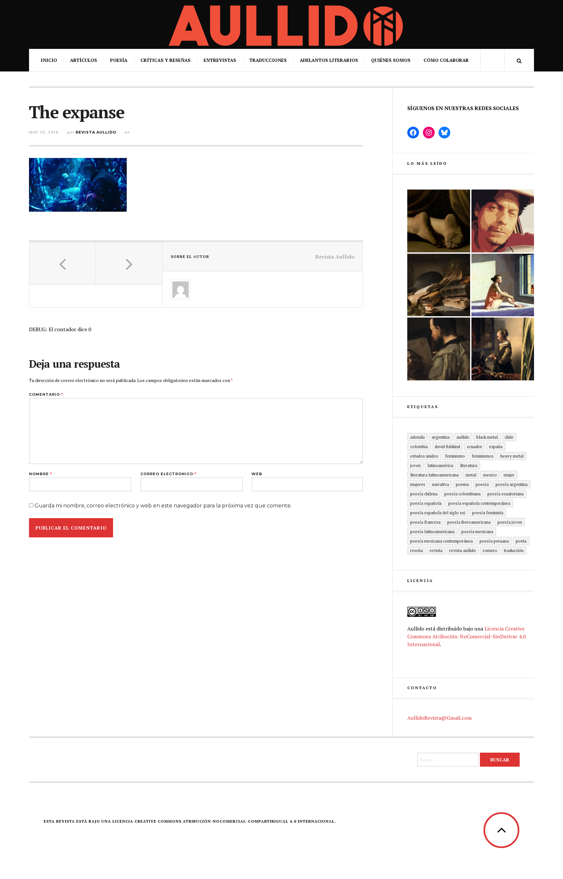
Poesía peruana (494, 541)
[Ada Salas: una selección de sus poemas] (502, 285)
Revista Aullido (96, 132)
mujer (509, 475)
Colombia (419, 446)
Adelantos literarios (329, 60)
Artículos (83, 60)
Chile (509, 437)
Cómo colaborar (446, 60)
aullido (462, 437)
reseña (416, 550)
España (495, 446)
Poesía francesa (425, 522)
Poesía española (425, 503)
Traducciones (268, 60)
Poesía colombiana (462, 494)
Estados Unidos (424, 456)
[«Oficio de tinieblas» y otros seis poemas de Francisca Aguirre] (438, 285)
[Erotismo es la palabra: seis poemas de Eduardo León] (502, 221)
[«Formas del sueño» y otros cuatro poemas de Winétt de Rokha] (502, 349)
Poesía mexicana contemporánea (441, 541)
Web (257, 474)
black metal (487, 437)
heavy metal (512, 456)
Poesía (118, 60)
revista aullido (462, 550)
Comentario (46, 394)
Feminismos (483, 456)
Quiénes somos (391, 60)
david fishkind (447, 446)
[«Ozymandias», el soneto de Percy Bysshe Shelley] (438, 221)
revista (436, 550)
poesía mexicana (477, 531)
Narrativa (440, 484)
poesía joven (510, 522)
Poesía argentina (511, 484)
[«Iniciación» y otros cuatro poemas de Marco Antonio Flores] (438, 349)
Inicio (49, 60)
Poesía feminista (487, 513)
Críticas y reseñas (165, 60)
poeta (521, 541)
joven (415, 465)
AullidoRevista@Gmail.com (439, 717)
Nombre (40, 474)
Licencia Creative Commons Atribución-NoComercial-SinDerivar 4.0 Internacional (466, 636)
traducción (514, 550)
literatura (468, 465)
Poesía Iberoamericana (469, 522)
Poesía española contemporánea (479, 503)
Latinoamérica (440, 465)
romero (490, 550)
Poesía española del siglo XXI (437, 513)
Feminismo (455, 456)
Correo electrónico (168, 474)
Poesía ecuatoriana (505, 494)
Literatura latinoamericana (434, 475)
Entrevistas (220, 60)
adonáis (417, 437)
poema (462, 484)
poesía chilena (424, 494)
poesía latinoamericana (432, 531)
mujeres (417, 484)
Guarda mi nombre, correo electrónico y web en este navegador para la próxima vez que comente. (163, 506)
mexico (490, 475)
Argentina (441, 437)
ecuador (474, 446)
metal (471, 475)
